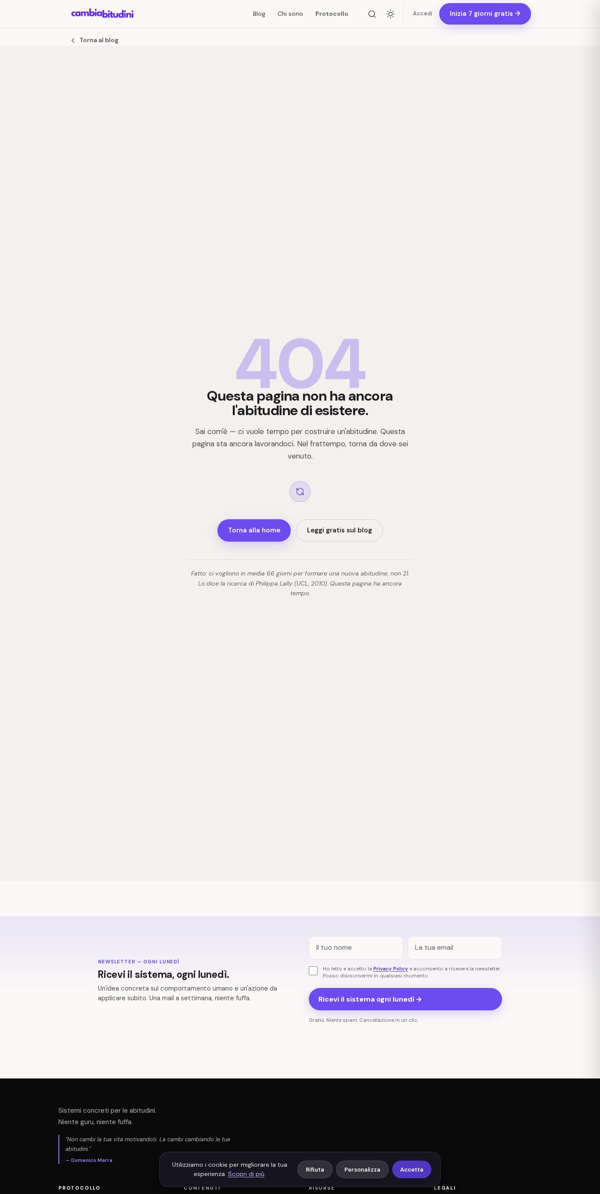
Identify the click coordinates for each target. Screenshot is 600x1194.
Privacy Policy (390, 969)
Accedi (422, 13)
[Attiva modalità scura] (390, 14)
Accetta (411, 1169)
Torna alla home (254, 530)
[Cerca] (372, 14)
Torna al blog (99, 40)
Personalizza (362, 1169)
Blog (259, 14)
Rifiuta (315, 1169)
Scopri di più (246, 1174)
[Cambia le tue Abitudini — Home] (103, 14)
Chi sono (290, 14)
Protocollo (331, 14)
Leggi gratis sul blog (339, 530)
